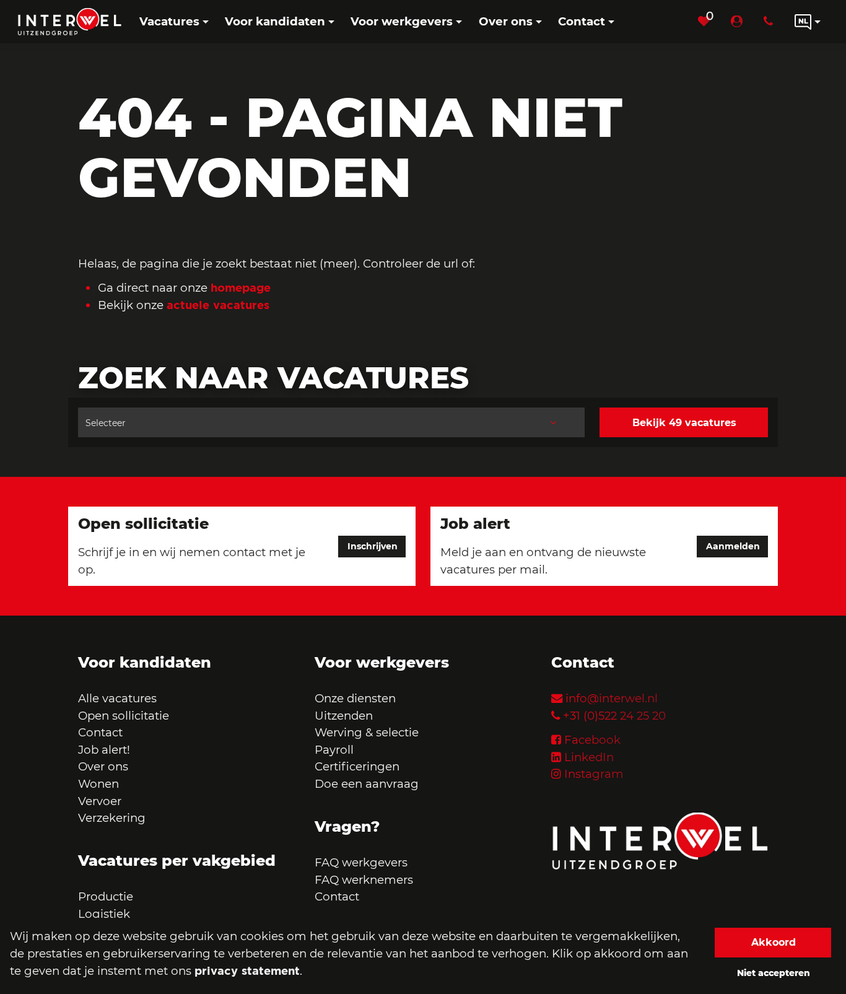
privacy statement (247, 970)
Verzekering (112, 818)
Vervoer (99, 801)
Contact (100, 732)
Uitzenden (344, 715)
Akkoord (773, 942)
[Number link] (771, 21)
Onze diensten (355, 698)
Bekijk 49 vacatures (684, 423)
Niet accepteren (773, 973)
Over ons (103, 766)
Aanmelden (733, 546)
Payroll (334, 750)
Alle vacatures (117, 698)
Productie (107, 896)
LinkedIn (589, 757)
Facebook (592, 740)
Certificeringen (357, 766)
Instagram (594, 774)
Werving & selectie (367, 732)
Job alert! (104, 750)
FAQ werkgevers (361, 862)
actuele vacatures (218, 305)
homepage (241, 287)
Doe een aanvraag (367, 784)
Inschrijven (372, 546)
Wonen (98, 784)
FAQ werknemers (364, 880)
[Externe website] (739, 21)
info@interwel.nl (611, 698)
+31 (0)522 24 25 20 (614, 715)
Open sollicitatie (123, 715)
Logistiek (104, 914)
